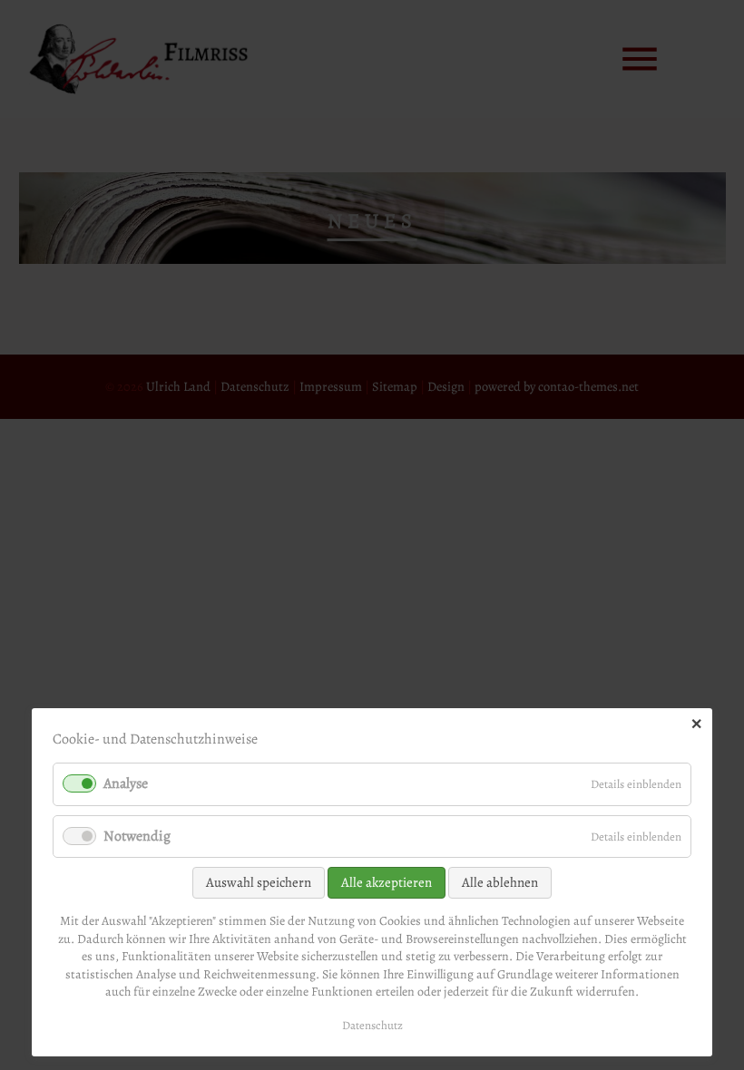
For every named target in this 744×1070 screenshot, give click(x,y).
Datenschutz (372, 1025)
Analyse (125, 783)
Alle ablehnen (500, 882)
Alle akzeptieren (386, 882)
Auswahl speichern (258, 882)
